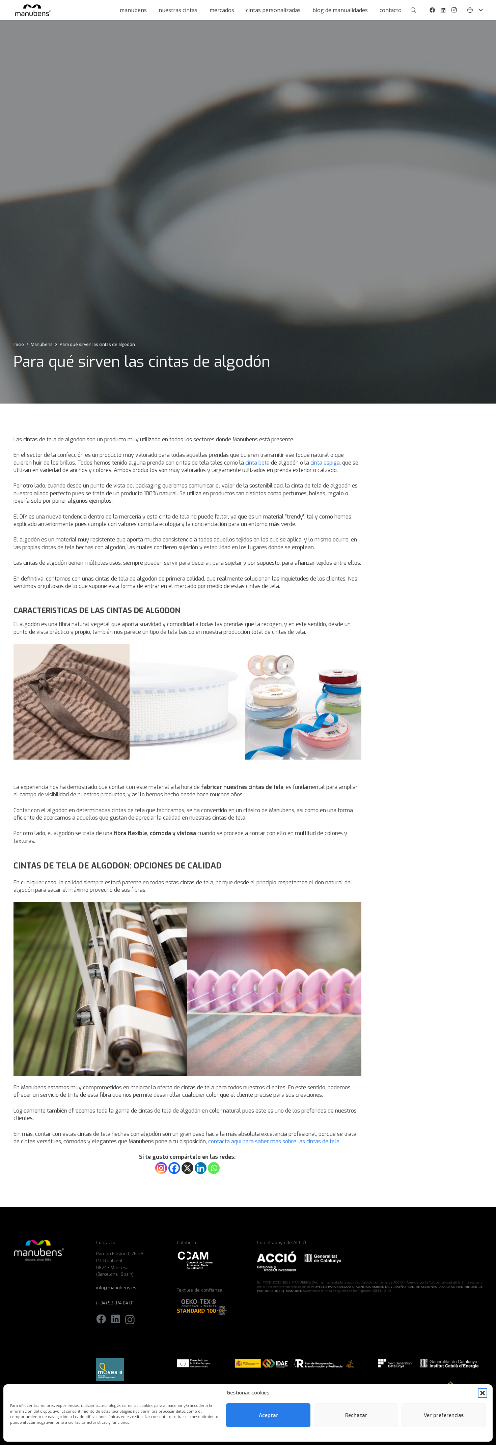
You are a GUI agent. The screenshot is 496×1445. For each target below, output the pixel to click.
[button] (482, 1393)
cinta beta (257, 462)
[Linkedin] (200, 1168)
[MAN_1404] (100, 989)
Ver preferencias (444, 1415)
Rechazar (356, 1415)
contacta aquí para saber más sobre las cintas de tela (273, 1141)
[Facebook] (432, 10)
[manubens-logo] (32, 10)
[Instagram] (453, 10)
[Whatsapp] (214, 1168)
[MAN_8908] (274, 989)
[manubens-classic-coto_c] (303, 702)
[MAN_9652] (188, 702)
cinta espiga (325, 462)
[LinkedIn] (443, 10)
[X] (187, 1168)
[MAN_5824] (71, 702)
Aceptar (268, 1415)
